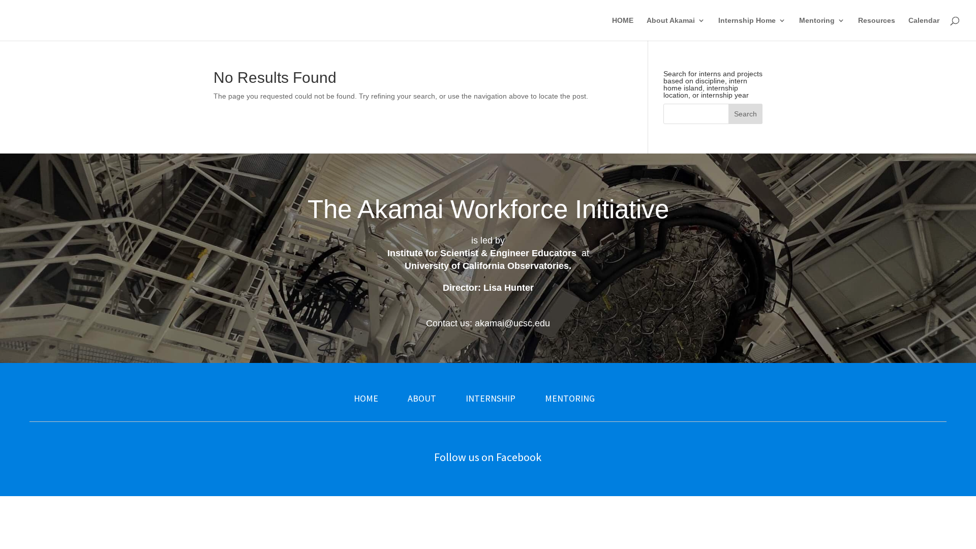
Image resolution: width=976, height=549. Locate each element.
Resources (876, 20)
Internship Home (747, 20)
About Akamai (671, 20)
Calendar (923, 20)
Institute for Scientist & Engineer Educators (481, 253)
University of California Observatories (487, 266)
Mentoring (817, 20)
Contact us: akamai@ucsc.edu (488, 323)
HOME (622, 20)
